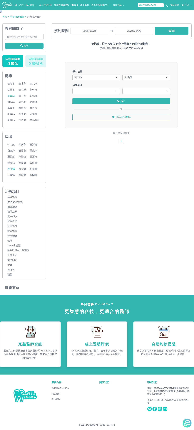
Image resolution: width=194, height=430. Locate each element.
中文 (187, 4)
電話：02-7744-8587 (157, 388)
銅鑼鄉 (33, 168)
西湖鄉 (22, 175)
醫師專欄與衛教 (61, 5)
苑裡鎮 (22, 156)
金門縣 (22, 120)
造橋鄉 (11, 162)
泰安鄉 (22, 168)
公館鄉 (33, 162)
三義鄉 (11, 175)
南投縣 (11, 101)
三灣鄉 (33, 144)
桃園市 (11, 89)
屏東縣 (11, 114)
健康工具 (117, 5)
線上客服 (84, 5)
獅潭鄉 (22, 150)
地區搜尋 (30, 5)
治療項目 (77, 85)
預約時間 (61, 31)
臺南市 (22, 108)
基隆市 (11, 83)
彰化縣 (33, 95)
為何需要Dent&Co (60, 388)
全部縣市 (35, 120)
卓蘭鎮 (33, 175)
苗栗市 (33, 156)
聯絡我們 (152, 382)
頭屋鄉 (22, 162)
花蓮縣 (33, 114)
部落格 (75, 5)
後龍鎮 (33, 150)
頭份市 (22, 144)
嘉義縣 (33, 101)
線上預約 (19, 5)
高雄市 (33, 108)
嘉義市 (11, 108)
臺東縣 (11, 120)
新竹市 (33, 89)
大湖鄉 (11, 168)
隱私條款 (56, 399)
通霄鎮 (11, 156)
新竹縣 (22, 89)
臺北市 (33, 83)
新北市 (22, 83)
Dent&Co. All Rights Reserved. (100, 425)
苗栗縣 (11, 95)
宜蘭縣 (22, 114)
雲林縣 (22, 101)
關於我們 (104, 382)
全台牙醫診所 (45, 5)
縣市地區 (77, 71)
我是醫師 (174, 5)
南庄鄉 (11, 150)
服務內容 (56, 382)
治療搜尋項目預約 (99, 5)
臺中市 (22, 95)
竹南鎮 (11, 144)
